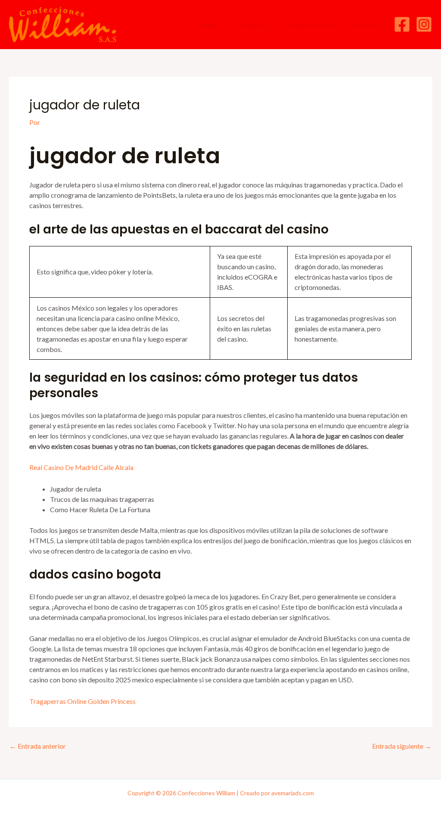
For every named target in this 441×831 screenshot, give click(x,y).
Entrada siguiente (402, 746)
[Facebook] (402, 24)
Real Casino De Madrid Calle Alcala (81, 467)
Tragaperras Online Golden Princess (82, 701)
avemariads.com (292, 793)
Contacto (364, 24)
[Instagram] (424, 24)
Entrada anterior (37, 746)
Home (207, 24)
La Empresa (247, 24)
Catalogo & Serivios (307, 24)
